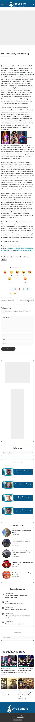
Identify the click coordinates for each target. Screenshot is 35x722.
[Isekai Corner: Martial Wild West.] (9, 683)
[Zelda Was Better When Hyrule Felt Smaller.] (6, 532)
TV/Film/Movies (27, 688)
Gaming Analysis (7, 665)
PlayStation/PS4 (24, 665)
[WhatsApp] (23, 289)
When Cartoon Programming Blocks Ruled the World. (17, 617)
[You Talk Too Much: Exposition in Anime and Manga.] (6, 543)
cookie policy (20, 717)
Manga (12, 686)
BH (19, 663)
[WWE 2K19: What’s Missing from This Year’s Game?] (6, 564)
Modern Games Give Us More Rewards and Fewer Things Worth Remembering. (9, 670)
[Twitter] (15, 289)
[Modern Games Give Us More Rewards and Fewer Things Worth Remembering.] (9, 661)
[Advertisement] (17, 27)
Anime (20, 686)
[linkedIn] (28, 289)
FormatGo (8, 593)
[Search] (33, 3)
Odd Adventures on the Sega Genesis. (15, 624)
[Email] (15, 293)
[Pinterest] (19, 289)
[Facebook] (11, 289)
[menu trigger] (3, 3)
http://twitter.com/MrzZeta (23, 250)
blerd (21, 72)
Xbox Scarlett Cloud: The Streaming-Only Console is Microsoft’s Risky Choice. (22, 552)
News (14, 665)
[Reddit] (11, 293)
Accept (17, 720)
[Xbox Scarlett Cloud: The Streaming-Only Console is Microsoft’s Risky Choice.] (6, 553)
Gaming (4, 663)
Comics (6, 686)
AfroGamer (6, 57)
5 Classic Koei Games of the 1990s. (14, 603)
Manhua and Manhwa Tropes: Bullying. (15, 609)
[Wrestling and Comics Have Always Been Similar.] (6, 575)
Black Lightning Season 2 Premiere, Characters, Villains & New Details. (17, 596)
